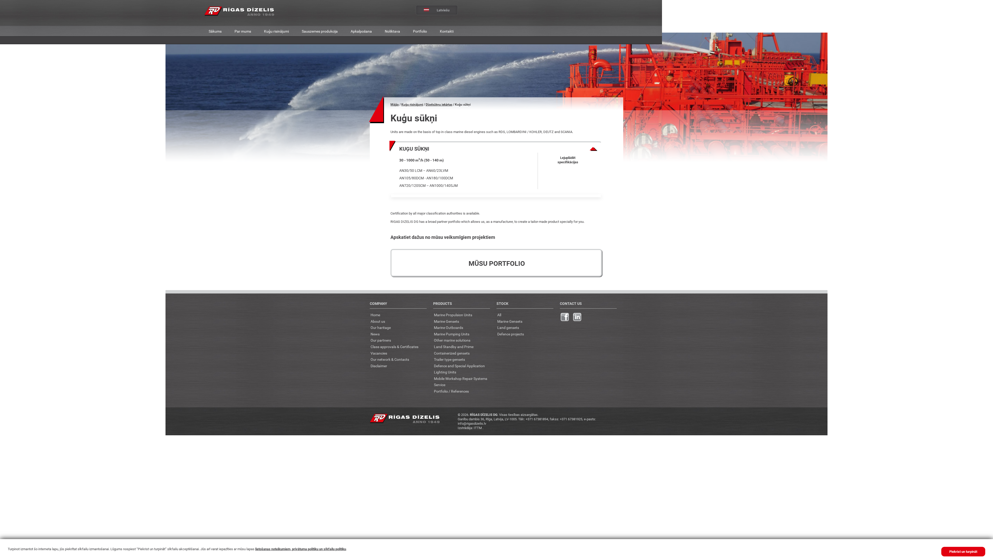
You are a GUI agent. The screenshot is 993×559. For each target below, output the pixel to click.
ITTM (478, 427)
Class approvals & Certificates (394, 346)
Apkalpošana (361, 31)
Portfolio (420, 31)
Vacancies (379, 353)
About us (378, 321)
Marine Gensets (446, 321)
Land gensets (508, 327)
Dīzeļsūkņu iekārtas (439, 104)
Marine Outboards (448, 327)
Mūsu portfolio (497, 263)
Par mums (243, 31)
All (499, 314)
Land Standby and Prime (453, 346)
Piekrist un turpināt (963, 551)
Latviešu (443, 10)
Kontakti (447, 31)
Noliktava (392, 31)
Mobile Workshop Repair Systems (460, 378)
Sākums (215, 31)
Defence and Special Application (459, 365)
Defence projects (510, 334)
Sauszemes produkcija (320, 31)
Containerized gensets (452, 353)
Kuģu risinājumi (276, 31)
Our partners (381, 340)
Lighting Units (445, 372)
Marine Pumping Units (451, 334)
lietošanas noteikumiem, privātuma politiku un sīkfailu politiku (300, 549)
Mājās (394, 104)
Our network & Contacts (390, 359)
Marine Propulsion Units (453, 314)
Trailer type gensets (449, 359)
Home (375, 314)
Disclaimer (379, 365)
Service (439, 384)
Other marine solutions (452, 340)
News (375, 334)
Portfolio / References (451, 391)
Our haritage (381, 327)
